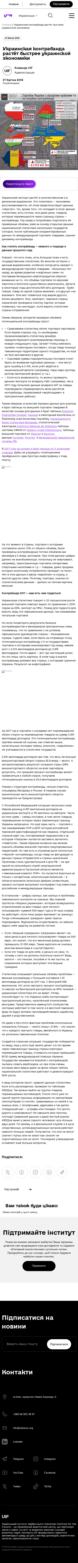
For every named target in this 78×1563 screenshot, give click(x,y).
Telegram (18, 1458)
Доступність (38, 4)
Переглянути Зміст (19, 184)
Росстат (30, 437)
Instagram (50, 1458)
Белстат (49, 433)
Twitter (17, 1486)
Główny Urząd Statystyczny (44, 430)
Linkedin (18, 1441)
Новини (14, 4)
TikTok (47, 1486)
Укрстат (36, 433)
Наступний (11, 1189)
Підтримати (61, 4)
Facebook (50, 1472)
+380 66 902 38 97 (24, 1414)
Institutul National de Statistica (36, 426)
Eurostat (18, 437)
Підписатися (59, 1344)
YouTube (18, 1472)
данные (33, 415)
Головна (7, 24)
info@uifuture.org (23, 1427)
